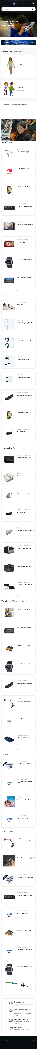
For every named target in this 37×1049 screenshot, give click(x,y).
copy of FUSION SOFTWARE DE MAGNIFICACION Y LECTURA (25, 782)
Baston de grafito (23, 359)
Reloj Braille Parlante (24, 187)
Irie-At (18, 491)
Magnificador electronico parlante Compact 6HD (25, 224)
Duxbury (19, 797)
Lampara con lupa (23, 152)
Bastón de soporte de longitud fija (25, 341)
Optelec (19, 149)
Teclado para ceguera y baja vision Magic (25, 206)
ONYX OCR (20, 305)
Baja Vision (21, 65)
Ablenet (19, 699)
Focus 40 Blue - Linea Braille (25, 395)
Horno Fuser (21, 431)
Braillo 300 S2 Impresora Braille (25, 548)
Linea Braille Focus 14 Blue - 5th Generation (25, 737)
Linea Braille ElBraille (24, 277)
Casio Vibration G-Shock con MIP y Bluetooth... (25, 259)
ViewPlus (19, 473)
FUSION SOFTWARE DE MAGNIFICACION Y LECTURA (25, 818)
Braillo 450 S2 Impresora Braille (25, 566)
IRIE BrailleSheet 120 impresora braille (25, 494)
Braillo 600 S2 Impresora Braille (25, 458)
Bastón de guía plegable (25, 323)
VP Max (19, 476)
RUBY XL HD (20, 718)
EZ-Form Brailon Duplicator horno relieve (25, 584)
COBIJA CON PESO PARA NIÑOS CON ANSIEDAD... (25, 610)
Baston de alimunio (23, 377)
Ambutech (20, 320)
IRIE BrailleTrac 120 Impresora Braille (25, 530)
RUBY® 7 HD (21, 242)
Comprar (4, 29)
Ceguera (20, 88)
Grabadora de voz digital (25, 858)
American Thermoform (23, 429)
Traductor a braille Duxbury (25, 800)
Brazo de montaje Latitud (25, 701)
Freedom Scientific (22, 203)
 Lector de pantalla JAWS (25, 764)
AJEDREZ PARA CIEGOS (24, 646)
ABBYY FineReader (23, 169)
